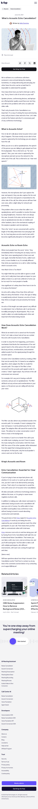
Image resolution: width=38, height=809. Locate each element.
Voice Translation (6, 702)
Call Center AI (6, 692)
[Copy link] (20, 63)
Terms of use (5, 762)
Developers (5, 710)
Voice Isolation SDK (7, 715)
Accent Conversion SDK (8, 724)
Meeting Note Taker (7, 674)
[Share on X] (30, 63)
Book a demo (19, 783)
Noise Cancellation (15, 9)
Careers (3, 737)
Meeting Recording (7, 677)
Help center (5, 745)
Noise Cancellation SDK (8, 718)
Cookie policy (5, 773)
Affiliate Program (6, 748)
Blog (2, 740)
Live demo (4, 743)
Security (4, 759)
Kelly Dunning (24, 23)
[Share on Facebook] (25, 63)
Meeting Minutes (6, 680)
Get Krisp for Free (19, 69)
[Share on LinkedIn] (34, 63)
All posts (6, 9)
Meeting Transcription (7, 671)
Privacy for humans (7, 767)
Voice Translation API (7, 721)
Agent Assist (5, 705)
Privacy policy (5, 764)
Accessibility (5, 770)
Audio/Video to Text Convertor (7, 685)
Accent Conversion (7, 669)
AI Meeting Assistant (8, 661)
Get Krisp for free (19, 789)
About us (4, 734)
